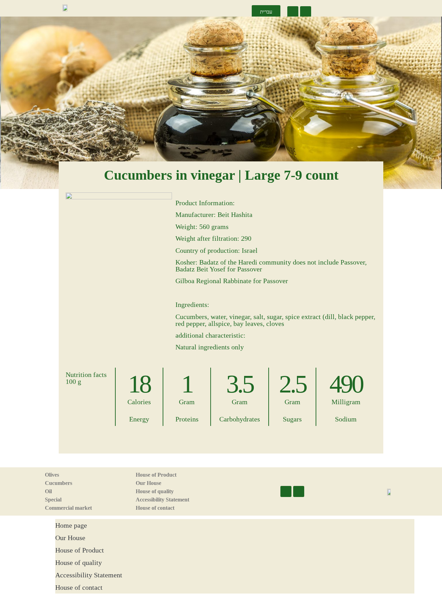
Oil (48, 491)
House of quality (155, 491)
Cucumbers (58, 483)
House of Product (156, 475)
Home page (71, 525)
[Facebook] (292, 11)
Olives (52, 475)
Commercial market (68, 508)
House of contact (155, 508)
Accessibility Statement (162, 500)
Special (53, 500)
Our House (148, 483)
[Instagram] (305, 11)
